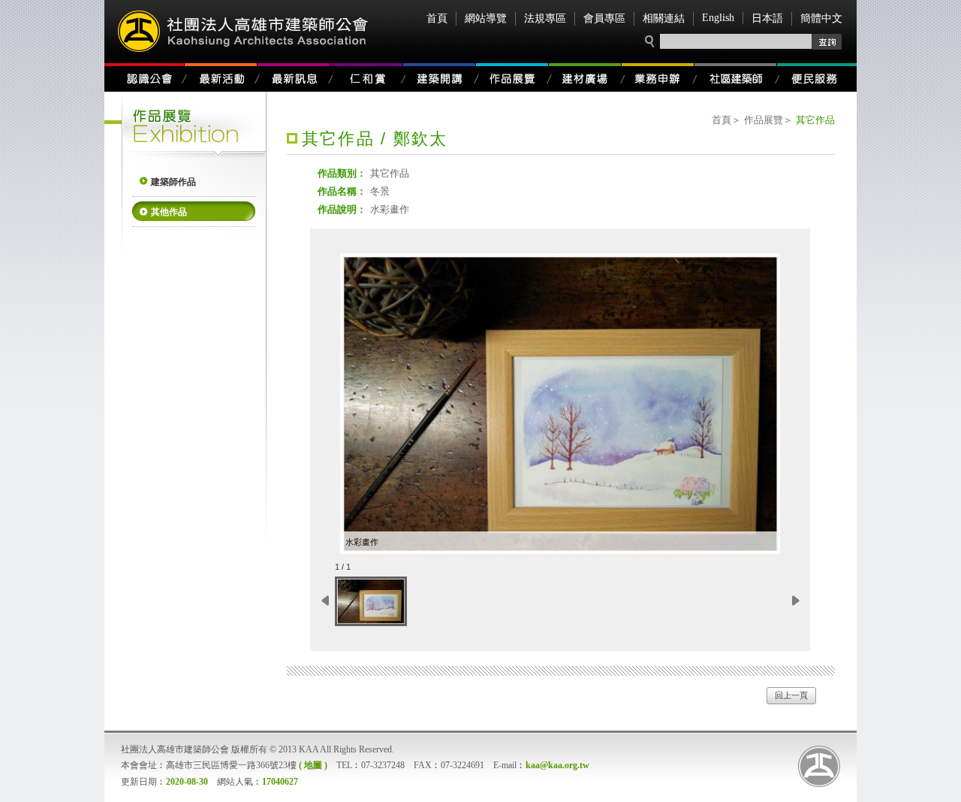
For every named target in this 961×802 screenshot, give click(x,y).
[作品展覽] (512, 77)
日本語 (767, 18)
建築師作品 (173, 182)
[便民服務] (817, 77)
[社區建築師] (735, 77)
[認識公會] (144, 77)
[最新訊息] (294, 77)
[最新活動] (221, 77)
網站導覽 (486, 18)
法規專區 (545, 18)
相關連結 (664, 18)
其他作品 (169, 212)
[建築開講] (439, 77)
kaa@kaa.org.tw (557, 765)
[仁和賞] (366, 77)
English (718, 17)
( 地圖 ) (313, 765)
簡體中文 (821, 18)
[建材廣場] (585, 77)
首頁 (436, 18)
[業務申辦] (658, 77)
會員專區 (604, 18)
